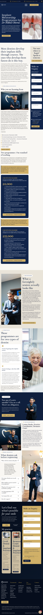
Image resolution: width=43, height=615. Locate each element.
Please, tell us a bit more (35, 103)
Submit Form (35, 126)
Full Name (33, 77)
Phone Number (34, 84)
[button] (26, 5)
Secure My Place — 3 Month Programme (14, 214)
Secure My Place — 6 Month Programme (14, 260)
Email (32, 90)
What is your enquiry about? (36, 96)
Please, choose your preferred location (35, 72)
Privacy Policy (35, 123)
